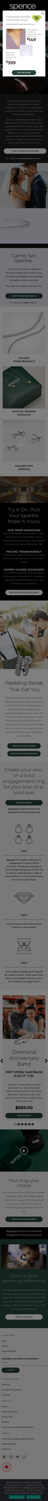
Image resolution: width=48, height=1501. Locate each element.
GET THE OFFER (24, 73)
